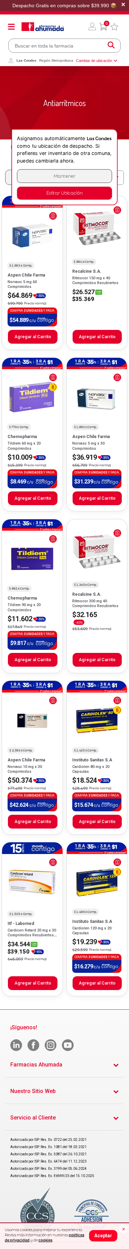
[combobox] (64, 46)
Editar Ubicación (64, 193)
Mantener (65, 176)
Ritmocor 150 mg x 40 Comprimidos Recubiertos (95, 280)
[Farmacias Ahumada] (42, 26)
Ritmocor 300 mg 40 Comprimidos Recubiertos (95, 603)
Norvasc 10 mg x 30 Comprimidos (25, 769)
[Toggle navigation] (11, 26)
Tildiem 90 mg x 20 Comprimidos (24, 607)
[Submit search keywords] (111, 45)
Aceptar (103, 1235)
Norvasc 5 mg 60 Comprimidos (22, 284)
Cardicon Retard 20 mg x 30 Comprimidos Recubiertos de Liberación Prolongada (32, 935)
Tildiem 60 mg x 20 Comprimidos (24, 445)
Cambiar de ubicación (94, 61)
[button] (92, 26)
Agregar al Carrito (32, 336)
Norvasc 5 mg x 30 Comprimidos (88, 445)
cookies (45, 1240)
